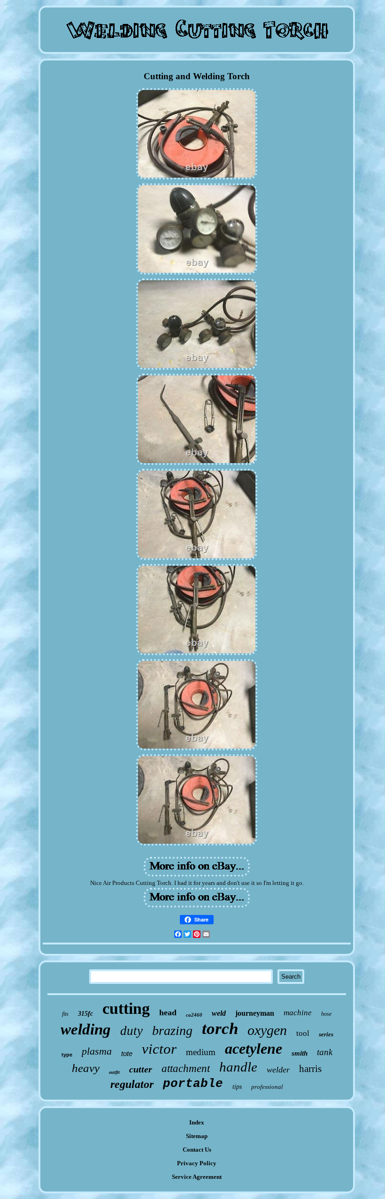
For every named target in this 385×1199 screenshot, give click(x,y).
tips (237, 1086)
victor (159, 1049)
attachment (186, 1068)
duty (131, 1031)
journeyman (254, 1013)
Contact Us (197, 1149)
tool (302, 1033)
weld (219, 1013)
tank (324, 1052)
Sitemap (197, 1135)
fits (65, 1014)
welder (278, 1069)
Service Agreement (197, 1176)
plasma (97, 1051)
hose (326, 1014)
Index (196, 1122)
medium (201, 1052)
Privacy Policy (196, 1163)
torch (220, 1028)
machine (298, 1012)
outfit (114, 1072)
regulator (132, 1084)
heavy (86, 1068)
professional (267, 1086)
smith (300, 1053)
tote (126, 1053)
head (168, 1012)
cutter (140, 1069)
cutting (126, 1008)
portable (193, 1084)
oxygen (267, 1030)
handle (238, 1066)
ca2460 (194, 1015)
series (326, 1034)
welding (86, 1029)
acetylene (253, 1048)
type (67, 1054)
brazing (172, 1030)
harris (310, 1068)
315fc (85, 1013)
